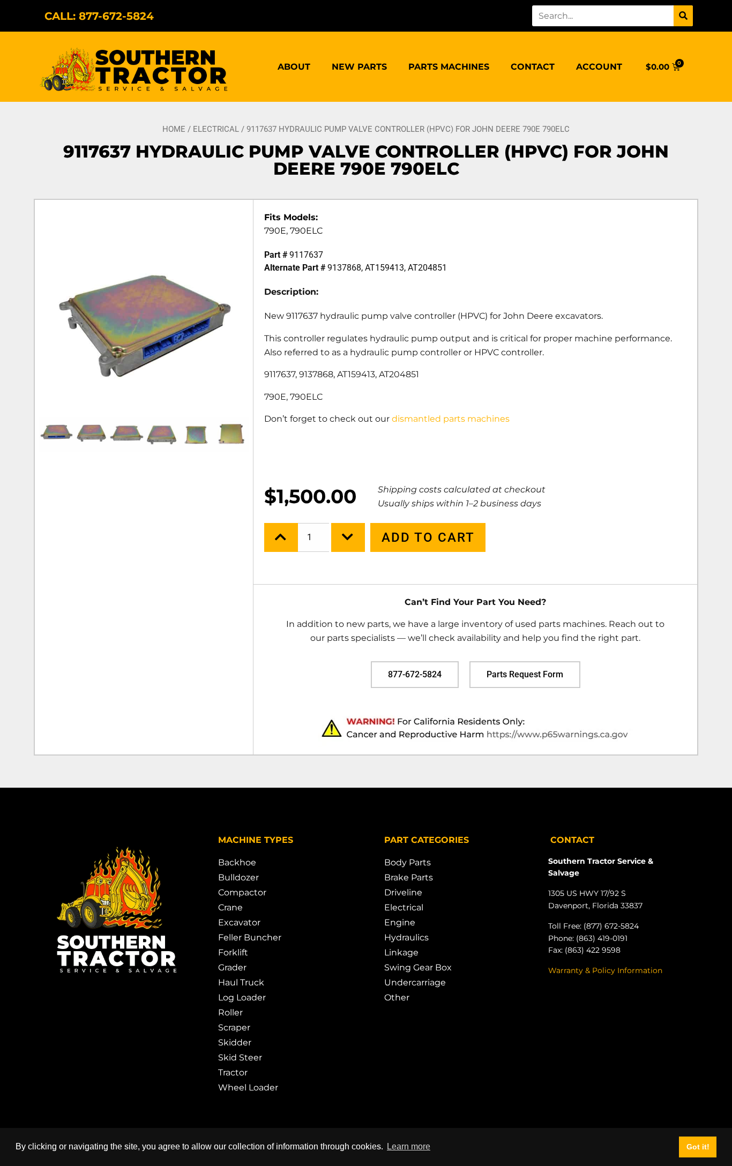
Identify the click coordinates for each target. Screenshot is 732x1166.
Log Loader (242, 997)
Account (599, 67)
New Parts (359, 67)
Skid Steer (240, 1057)
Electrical (216, 129)
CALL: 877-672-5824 (99, 16)
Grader (232, 967)
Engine (399, 922)
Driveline (403, 892)
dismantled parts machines (452, 419)
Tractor (233, 1072)
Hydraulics (406, 937)
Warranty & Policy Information (605, 970)
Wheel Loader (248, 1087)
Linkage (401, 952)
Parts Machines (448, 67)
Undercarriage (415, 982)
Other (396, 997)
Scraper (234, 1027)
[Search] (683, 15)
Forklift (233, 952)
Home (173, 129)
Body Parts (407, 862)
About (294, 67)
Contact (533, 67)
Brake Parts (408, 877)
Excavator (239, 922)
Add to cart (428, 537)
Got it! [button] (697, 1146)
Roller (230, 1012)
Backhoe (237, 862)
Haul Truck (241, 982)
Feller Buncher (249, 937)
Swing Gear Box (418, 967)
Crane (230, 907)
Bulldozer (238, 877)
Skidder (234, 1042)
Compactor (242, 892)
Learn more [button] (408, 1146)
